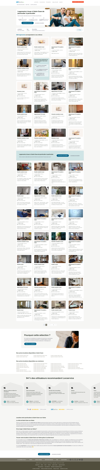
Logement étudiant (62, 464)
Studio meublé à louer (22, 47)
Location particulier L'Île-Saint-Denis (40, 363)
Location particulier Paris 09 (38, 364)
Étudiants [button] (48, 2)
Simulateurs (55, 2)
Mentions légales (49, 459)
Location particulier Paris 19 (56, 363)
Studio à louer (20, 195)
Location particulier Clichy (21, 363)
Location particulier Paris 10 (38, 369)
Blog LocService (40, 466)
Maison (42, 464)
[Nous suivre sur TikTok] (77, 460)
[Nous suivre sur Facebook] (70, 460)
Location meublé (54, 464)
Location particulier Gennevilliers (39, 368)
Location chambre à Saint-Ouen (22, 355)
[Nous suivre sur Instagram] (75, 460)
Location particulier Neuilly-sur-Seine (75, 363)
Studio (45, 464)
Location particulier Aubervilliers (39, 367)
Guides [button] (60, 2)
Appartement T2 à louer (56, 91)
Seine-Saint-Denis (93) (20, 4)
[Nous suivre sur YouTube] (80, 460)
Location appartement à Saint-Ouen (40, 355)
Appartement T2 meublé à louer (57, 47)
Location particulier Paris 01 (56, 368)
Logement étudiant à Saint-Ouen (57, 356)
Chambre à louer (21, 91)
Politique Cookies (56, 468)
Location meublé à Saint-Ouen (56, 355)
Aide (57, 459)
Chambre (49, 464)
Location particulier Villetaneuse (57, 369)
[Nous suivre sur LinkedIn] (82, 460)
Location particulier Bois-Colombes (57, 366)
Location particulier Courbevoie (74, 367)
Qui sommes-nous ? (21, 459)
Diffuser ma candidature (30, 343)
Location (36, 2)
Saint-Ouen (27, 4)
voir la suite (96, 397)
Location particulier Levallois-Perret (40, 366)
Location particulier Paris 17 (21, 369)
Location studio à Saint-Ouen (21, 356)
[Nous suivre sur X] (73, 460)
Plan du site (54, 462)
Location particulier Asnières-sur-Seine (23, 371)
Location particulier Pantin (73, 366)
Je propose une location (39, 23)
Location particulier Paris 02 (56, 364)
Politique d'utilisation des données (46, 468)
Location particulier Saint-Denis (22, 366)
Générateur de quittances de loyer (56, 466)
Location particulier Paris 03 (73, 364)
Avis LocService (47, 466)
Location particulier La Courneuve (57, 371)
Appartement (37, 464)
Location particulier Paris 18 (21, 364)
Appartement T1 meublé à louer (74, 69)
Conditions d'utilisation (36, 468)
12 (53, 324)
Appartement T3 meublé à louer (75, 47)
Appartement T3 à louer (39, 114)
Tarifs (30, 459)
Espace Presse (38, 459)
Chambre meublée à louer (23, 68)
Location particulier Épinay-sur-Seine (58, 367)
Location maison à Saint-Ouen (39, 356)
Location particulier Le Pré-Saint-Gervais (75, 368)
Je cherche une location (27, 23)
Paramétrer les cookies (64, 468)
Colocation (42, 2)
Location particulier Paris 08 (38, 371)
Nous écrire (64, 459)
